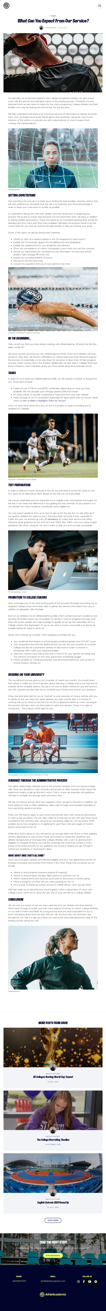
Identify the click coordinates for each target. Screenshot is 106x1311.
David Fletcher (50, 27)
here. (77, 493)
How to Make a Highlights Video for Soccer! (43, 400)
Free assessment (53, 1255)
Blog (53, 16)
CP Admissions (51, 519)
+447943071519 (19, 1281)
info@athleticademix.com (53, 1281)
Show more (53, 1220)
